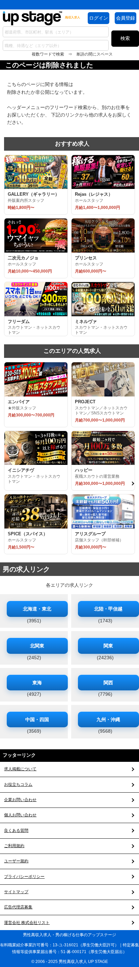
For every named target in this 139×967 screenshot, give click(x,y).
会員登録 (125, 18)
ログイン (98, 18)
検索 (125, 38)
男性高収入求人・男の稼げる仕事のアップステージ (69, 934)
